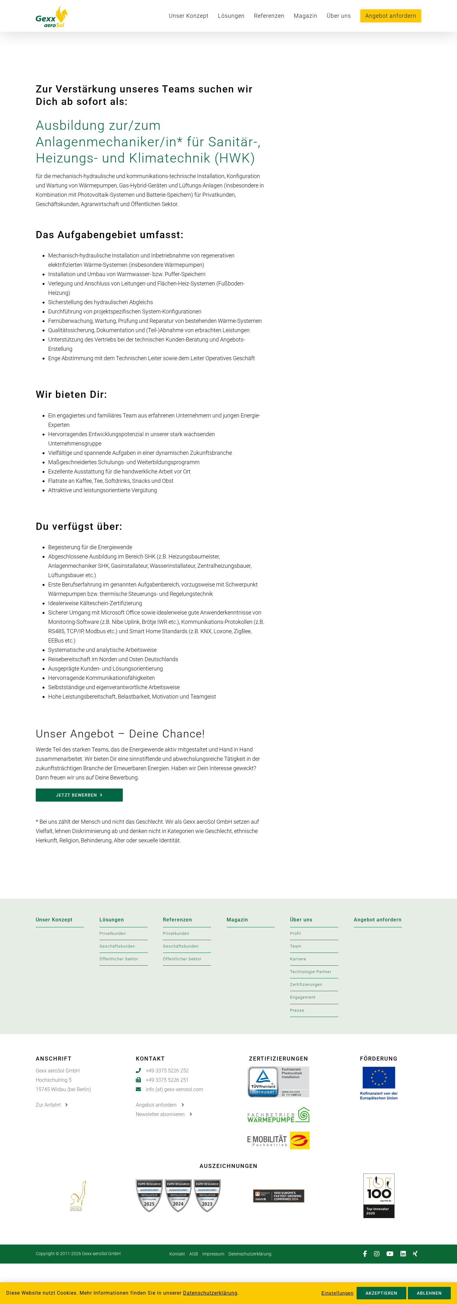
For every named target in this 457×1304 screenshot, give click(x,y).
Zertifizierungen (306, 984)
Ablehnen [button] (429, 1293)
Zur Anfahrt (49, 1105)
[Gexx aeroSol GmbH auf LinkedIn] (405, 1254)
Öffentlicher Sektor (118, 959)
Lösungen (111, 920)
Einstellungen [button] (337, 1293)
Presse (297, 1010)
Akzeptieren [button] (381, 1293)
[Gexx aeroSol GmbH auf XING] (417, 1254)
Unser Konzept (54, 920)
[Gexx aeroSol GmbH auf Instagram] (378, 1254)
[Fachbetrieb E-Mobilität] (278, 1136)
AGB (193, 1254)
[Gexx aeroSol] (68, 16)
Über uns (301, 920)
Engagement (303, 997)
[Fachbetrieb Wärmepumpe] (278, 1112)
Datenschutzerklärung (249, 1254)
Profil (295, 933)
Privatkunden (112, 933)
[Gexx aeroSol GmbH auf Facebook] (367, 1254)
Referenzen (177, 920)
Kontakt (177, 1254)
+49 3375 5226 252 (167, 1071)
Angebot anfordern (378, 920)
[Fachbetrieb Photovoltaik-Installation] (278, 1071)
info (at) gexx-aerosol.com (174, 1089)
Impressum (213, 1254)
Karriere (298, 959)
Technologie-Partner (310, 971)
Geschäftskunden (117, 946)
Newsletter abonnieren (161, 1114)
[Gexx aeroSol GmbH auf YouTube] (391, 1254)
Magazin (237, 920)
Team (296, 946)
